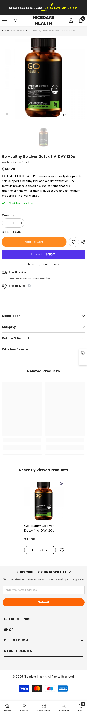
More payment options (43, 264)
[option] (43, 77)
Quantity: (8, 215)
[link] (22, 440)
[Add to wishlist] (74, 242)
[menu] (4, 20)
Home (5, 30)
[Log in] (71, 20)
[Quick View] (61, 484)
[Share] (82, 242)
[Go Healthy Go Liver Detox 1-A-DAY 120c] (43, 501)
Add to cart (34, 242)
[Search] (16, 20)
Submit (43, 602)
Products (18, 30)
